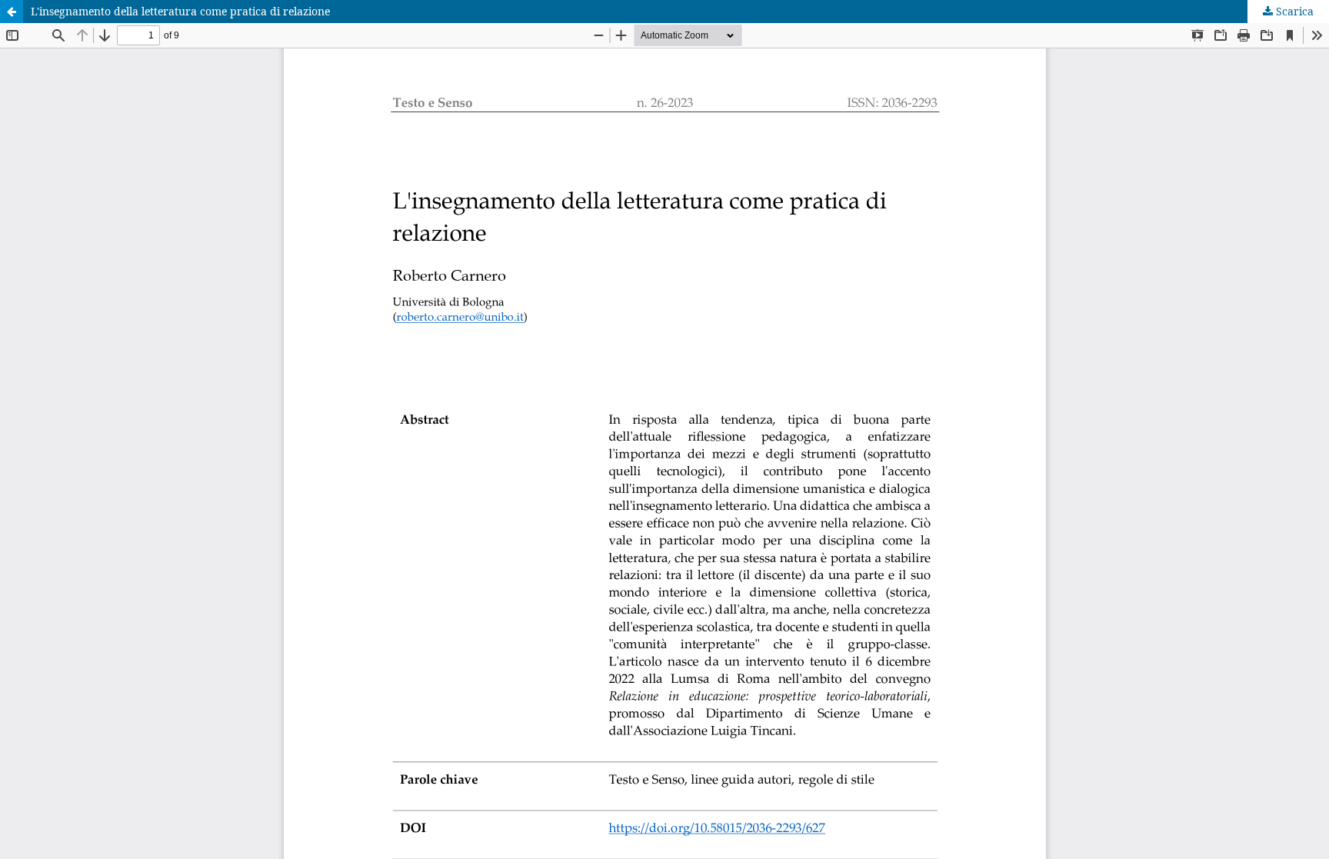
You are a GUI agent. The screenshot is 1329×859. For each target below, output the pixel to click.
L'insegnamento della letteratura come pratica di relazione (180, 11)
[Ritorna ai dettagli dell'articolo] (11, 11)
